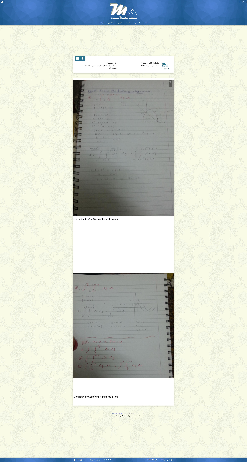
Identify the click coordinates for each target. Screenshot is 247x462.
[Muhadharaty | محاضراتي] (123, 20)
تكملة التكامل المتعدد (150, 63)
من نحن (99, 460)
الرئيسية (146, 23)
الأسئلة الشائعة (107, 460)
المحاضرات (137, 23)
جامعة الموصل (112, 65)
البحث (128, 23)
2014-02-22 (144, 65)
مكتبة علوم (111, 23)
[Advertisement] (123, 39)
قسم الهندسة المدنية (90, 65)
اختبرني (120, 23)
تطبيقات (102, 23)
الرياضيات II (165, 69)
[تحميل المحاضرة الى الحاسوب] (82, 60)
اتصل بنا (92, 460)
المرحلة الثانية (112, 68)
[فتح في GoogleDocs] (77, 60)
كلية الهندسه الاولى (102, 65)
